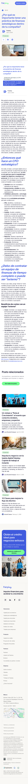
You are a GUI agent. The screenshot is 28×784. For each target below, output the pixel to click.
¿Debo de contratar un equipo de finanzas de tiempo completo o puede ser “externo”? (13, 83)
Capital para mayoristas (9, 621)
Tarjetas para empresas (10, 629)
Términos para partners (9, 727)
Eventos (6, 675)
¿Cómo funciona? (8, 683)
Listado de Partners (8, 655)
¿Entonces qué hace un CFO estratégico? (12, 78)
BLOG (6, 10)
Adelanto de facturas (9, 623)
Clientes (6, 672)
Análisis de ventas (8, 626)
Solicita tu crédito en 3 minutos (14, 552)
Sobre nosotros (8, 669)
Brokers (6, 658)
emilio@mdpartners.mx (15, 361)
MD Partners (5, 359)
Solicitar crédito (20, 3)
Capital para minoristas (9, 618)
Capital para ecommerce (10, 612)
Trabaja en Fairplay (8, 678)
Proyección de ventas (9, 641)
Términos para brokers (9, 730)
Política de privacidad (8, 733)
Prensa (5, 680)
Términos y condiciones (9, 724)
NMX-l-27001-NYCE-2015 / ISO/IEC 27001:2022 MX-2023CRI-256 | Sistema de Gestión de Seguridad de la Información (13, 772)
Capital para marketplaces (10, 615)
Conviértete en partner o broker (12, 660)
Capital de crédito (8, 638)
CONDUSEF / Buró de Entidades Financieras (14, 759)
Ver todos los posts (11, 383)
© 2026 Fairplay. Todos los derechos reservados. (12, 763)
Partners (6, 652)
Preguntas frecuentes (9, 643)
